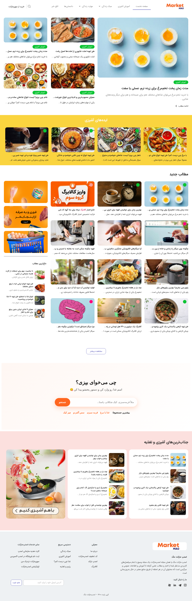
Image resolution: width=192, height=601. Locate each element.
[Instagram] (185, 585)
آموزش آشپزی (124, 6)
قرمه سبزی (92, 412)
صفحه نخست (142, 6)
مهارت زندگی (87, 6)
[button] (96, 351)
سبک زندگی (107, 6)
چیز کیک (67, 412)
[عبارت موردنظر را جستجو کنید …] (29, 7)
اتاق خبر (55, 6)
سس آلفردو (78, 412)
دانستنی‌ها (68, 6)
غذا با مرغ (105, 412)
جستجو (62, 402)
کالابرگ (83, 209)
